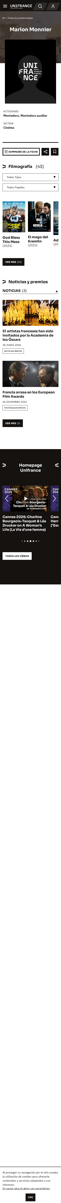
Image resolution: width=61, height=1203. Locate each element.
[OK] (30, 1197)
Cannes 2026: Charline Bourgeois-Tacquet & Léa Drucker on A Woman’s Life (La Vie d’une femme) (24, 523)
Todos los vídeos (17, 556)
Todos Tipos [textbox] (14, 177)
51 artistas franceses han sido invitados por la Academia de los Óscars (28, 335)
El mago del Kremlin (38, 239)
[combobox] (30, 177)
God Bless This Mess (11, 240)
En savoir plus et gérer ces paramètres (26, 1188)
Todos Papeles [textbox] (16, 187)
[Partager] (45, 152)
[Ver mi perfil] (53, 6)
